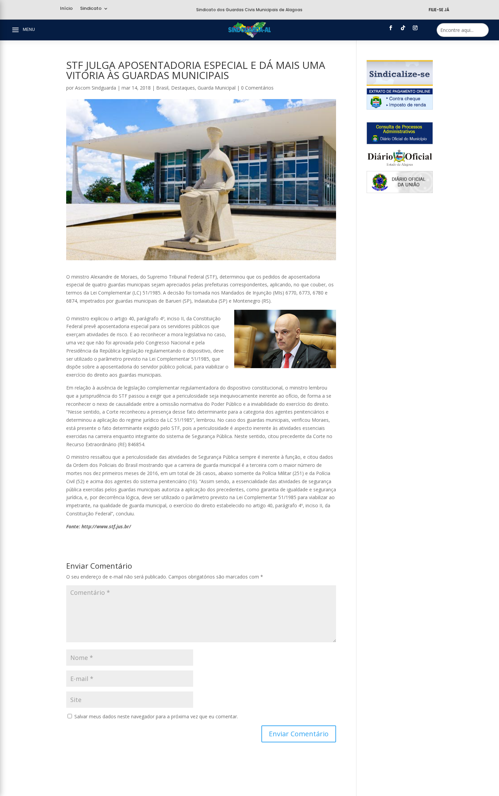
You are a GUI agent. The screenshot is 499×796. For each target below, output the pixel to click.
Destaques (183, 87)
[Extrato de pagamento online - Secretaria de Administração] (400, 108)
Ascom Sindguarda (95, 87)
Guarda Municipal (217, 87)
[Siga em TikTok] (403, 28)
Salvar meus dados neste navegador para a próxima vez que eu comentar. (156, 716)
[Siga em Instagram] (415, 28)
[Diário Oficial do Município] (400, 142)
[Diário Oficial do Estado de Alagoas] (400, 167)
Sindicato (90, 9)
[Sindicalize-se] (400, 84)
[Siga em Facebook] (390, 28)
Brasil (162, 87)
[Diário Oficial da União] (400, 191)
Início (66, 9)
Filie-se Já (439, 10)
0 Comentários (257, 87)
